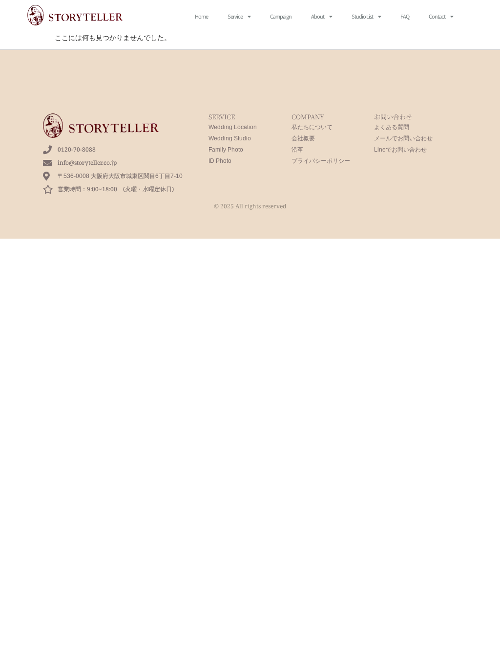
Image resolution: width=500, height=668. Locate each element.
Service (235, 16)
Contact (437, 16)
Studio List (362, 16)
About (317, 16)
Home (201, 16)
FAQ (404, 16)
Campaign (281, 16)
